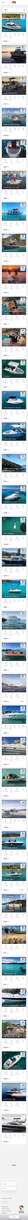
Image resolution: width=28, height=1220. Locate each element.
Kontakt (4, 1213)
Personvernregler (6, 1211)
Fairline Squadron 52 (9, 502)
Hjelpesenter (5, 1206)
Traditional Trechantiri (10, 250)
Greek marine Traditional (11, 219)
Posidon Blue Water (9, 439)
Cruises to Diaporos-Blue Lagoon (14, 1005)
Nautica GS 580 (8, 911)
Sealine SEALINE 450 (10, 93)
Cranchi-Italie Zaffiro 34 (11, 596)
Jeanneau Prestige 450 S (11, 753)
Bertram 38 (7, 62)
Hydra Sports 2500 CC (10, 848)
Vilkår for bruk (5, 1209)
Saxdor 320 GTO (8, 785)
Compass (6, 376)
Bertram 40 (7, 30)
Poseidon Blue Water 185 (11, 156)
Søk (5, 10)
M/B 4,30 (6, 942)
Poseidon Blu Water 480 (11, 187)
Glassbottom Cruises (10, 628)
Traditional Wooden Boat (11, 124)
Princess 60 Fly (8, 1131)
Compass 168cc (8, 879)
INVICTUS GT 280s (9, 1099)
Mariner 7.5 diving (9, 690)
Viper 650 (6, 659)
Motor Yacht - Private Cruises (12, 565)
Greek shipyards (8, 533)
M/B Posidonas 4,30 (9, 974)
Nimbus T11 (7, 816)
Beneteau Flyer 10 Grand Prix (12, 722)
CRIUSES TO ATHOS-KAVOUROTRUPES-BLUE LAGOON (11, 1036)
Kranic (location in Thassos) (12, 407)
